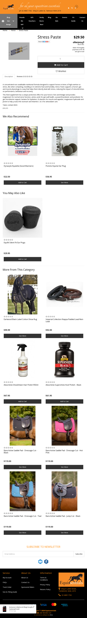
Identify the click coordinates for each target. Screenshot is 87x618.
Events (64, 17)
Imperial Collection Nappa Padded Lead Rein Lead (64, 320)
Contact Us (25, 582)
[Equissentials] (8, 7)
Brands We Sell (22, 20)
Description (9, 76)
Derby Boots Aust (42, 20)
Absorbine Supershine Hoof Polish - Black (63, 385)
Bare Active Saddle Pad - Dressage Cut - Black (20, 451)
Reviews (20, 76)
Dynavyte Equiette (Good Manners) (18, 166)
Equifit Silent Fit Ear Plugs (14, 242)
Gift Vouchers (32, 19)
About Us (24, 578)
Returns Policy (45, 589)
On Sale (56, 19)
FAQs (5, 582)
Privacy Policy (45, 585)
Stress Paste (23, 30)
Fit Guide (73, 19)
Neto (51, 615)
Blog (49, 17)
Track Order (7, 587)
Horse (13, 30)
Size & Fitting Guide (10, 592)
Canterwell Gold (14, 609)
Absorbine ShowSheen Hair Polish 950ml (21, 385)
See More (64, 182)
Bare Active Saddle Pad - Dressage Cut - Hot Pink (64, 451)
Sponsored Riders (27, 587)
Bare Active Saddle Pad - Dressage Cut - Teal (22, 516)
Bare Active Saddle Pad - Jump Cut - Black (63, 516)
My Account (7, 578)
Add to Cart (62, 65)
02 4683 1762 (66, 595)
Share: (40, 42)
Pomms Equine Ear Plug (56, 166)
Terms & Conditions (44, 579)
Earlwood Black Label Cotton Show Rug (20, 319)
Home (5, 30)
